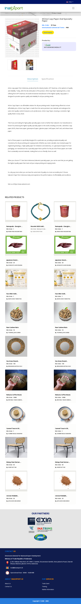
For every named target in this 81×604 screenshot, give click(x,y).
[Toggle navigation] (73, 8)
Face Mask (9, 290)
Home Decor (9, 357)
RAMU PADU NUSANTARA (14, 231)
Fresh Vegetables (11, 256)
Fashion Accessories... (37, 223)
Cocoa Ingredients (11, 492)
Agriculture (9, 324)
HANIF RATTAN (11, 467)
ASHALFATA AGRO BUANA (14, 265)
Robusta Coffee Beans (12, 391)
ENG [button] (70, 2)
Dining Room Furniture (13, 458)
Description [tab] (32, 79)
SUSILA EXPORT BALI (36, 231)
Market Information (48, 589)
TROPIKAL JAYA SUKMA (13, 332)
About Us (8, 583)
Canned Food (10, 425)
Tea (7, 223)
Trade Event (45, 583)
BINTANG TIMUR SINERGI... (14, 400)
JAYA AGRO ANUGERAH (13, 501)
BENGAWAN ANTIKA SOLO (14, 366)
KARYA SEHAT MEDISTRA (14, 299)
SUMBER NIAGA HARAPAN (14, 433)
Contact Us (8, 586)
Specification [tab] (48, 79)
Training (44, 586)
